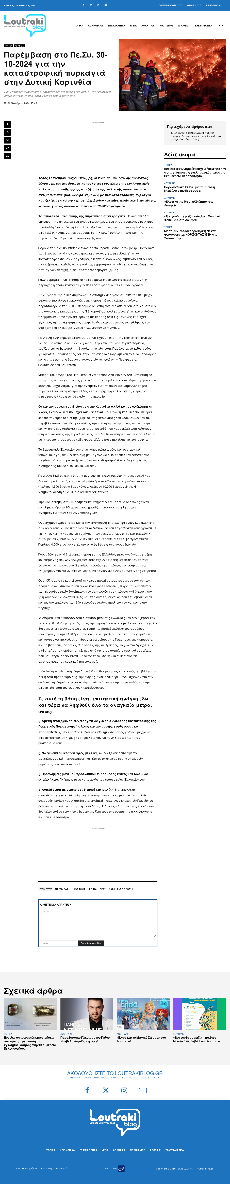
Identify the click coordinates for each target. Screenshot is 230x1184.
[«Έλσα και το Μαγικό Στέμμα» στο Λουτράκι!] (143, 1014)
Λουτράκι (169, 183)
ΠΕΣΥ (103, 889)
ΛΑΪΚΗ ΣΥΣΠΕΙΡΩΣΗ (121, 889)
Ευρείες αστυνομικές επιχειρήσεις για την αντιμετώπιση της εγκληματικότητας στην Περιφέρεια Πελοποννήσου (195, 172)
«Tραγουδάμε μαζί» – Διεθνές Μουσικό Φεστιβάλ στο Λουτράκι (192, 218)
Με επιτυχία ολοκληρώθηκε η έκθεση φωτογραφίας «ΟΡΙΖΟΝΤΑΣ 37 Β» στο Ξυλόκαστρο (190, 234)
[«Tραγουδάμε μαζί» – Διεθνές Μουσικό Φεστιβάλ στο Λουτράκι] (199, 1014)
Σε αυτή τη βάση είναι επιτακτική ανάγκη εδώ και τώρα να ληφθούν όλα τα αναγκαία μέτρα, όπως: (196, 136)
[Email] (7, 140)
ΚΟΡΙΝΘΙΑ (79, 889)
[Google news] (106, 5)
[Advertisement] (97, 148)
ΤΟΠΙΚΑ (8, 46)
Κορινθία (19, 46)
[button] (221, 25)
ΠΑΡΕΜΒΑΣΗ (62, 889)
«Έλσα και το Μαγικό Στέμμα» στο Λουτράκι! (188, 203)
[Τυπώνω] (7, 156)
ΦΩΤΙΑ (92, 889)
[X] (7, 132)
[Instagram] (98, 5)
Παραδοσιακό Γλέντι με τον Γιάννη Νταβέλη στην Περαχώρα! (189, 189)
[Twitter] (91, 5)
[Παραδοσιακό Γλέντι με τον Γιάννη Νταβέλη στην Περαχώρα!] (86, 1014)
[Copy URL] (7, 148)
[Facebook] (83, 5)
